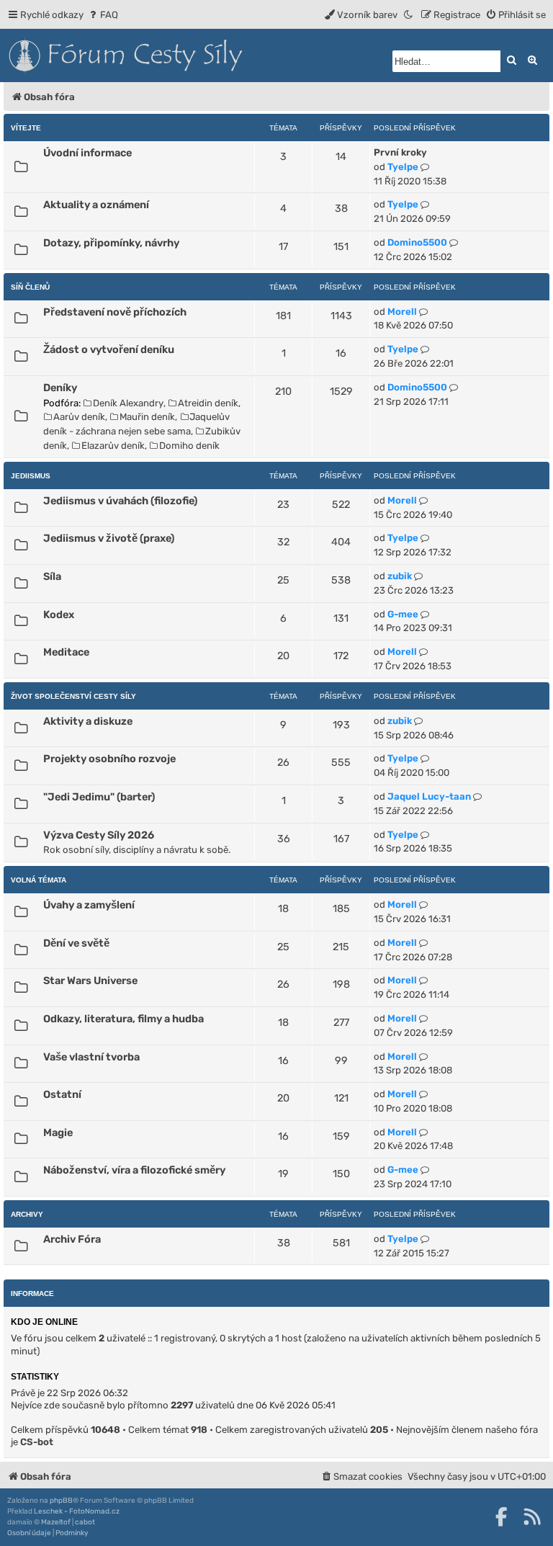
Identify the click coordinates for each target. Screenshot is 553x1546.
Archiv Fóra (72, 1239)
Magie (58, 1132)
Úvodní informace (87, 152)
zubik (399, 576)
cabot (85, 1522)
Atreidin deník (208, 403)
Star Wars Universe (90, 980)
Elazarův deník (113, 445)
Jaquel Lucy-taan (429, 796)
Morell (402, 311)
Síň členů (30, 287)
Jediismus (30, 476)
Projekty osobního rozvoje (109, 758)
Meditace (66, 651)
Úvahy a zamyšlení (89, 904)
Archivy (27, 1214)
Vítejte (26, 128)
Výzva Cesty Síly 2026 (98, 834)
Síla (52, 576)
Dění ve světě (76, 943)
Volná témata (38, 880)
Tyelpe (402, 166)
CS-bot (36, 1441)
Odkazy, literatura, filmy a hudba (123, 1018)
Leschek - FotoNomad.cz (77, 1511)
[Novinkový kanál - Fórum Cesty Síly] (532, 1516)
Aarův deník (79, 416)
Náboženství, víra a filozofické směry (134, 1169)
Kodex (58, 614)
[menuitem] (102, 14)
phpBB (61, 1500)
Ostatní (62, 1094)
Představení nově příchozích (114, 311)
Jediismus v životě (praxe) (108, 538)
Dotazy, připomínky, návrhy (111, 242)
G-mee (402, 614)
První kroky (400, 152)
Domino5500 (417, 242)
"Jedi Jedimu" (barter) (99, 796)
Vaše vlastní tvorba (91, 1056)
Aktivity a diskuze (87, 721)
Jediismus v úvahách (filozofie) (120, 500)
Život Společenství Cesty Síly (73, 696)
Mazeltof (56, 1522)
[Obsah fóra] (191, 55)
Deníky (60, 387)
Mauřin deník (147, 416)
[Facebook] (501, 1516)
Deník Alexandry (128, 403)
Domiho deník (189, 445)
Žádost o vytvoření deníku (108, 349)
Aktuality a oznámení (96, 204)
